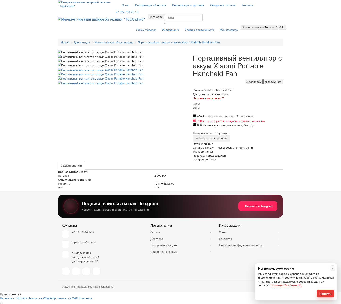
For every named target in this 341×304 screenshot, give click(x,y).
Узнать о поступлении (213, 138)
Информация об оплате (150, 5)
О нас (125, 5)
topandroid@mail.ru (84, 242)
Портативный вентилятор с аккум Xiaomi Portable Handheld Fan (179, 42)
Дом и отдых (82, 42)
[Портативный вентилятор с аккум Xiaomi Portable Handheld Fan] (100, 69)
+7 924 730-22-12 (83, 232)
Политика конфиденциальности (249, 245)
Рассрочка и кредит (180, 245)
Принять (325, 294)
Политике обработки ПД (285, 285)
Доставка (180, 239)
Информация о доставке (188, 5)
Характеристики (71, 165)
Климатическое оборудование (113, 42)
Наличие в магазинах (206, 98)
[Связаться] (1, 303)
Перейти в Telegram (259, 206)
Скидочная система (223, 5)
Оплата (180, 232)
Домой (65, 42)
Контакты (247, 5)
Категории (156, 17)
